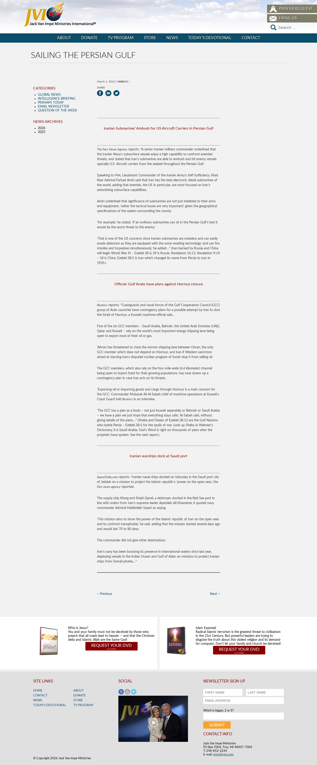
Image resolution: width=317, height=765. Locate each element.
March (122, 81)
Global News (49, 94)
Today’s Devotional (209, 38)
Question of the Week (57, 110)
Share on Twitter (116, 93)
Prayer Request (296, 9)
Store (150, 38)
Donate (89, 38)
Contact (251, 38)
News (172, 38)
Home (37, 690)
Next (213, 594)
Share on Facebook (100, 93)
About (64, 38)
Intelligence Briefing (56, 98)
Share (101, 87)
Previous (106, 594)
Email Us (288, 18)
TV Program (121, 38)
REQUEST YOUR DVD (111, 646)
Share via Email (108, 93)
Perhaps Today (51, 102)
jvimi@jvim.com (223, 754)
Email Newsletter (53, 106)
